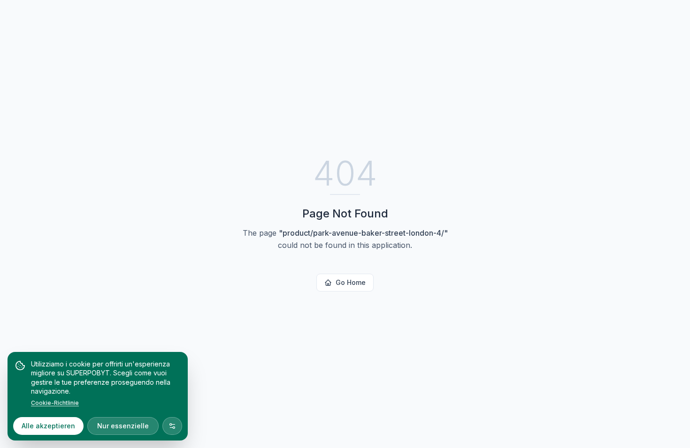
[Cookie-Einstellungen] (172, 426)
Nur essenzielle (123, 426)
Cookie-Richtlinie (55, 402)
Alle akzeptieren (48, 426)
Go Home (351, 282)
